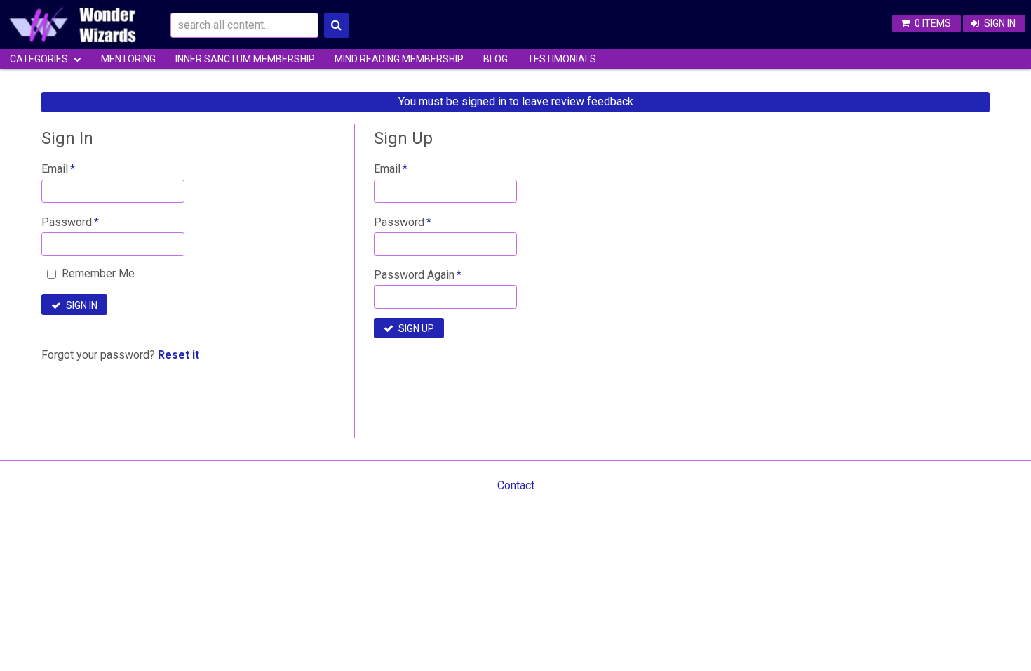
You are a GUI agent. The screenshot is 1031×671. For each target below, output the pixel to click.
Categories (39, 59)
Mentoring (128, 59)
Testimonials (561, 59)
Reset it (178, 354)
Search (336, 25)
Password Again (414, 274)
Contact (515, 485)
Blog (495, 59)
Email (54, 168)
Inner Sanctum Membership (245, 59)
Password (66, 222)
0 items (933, 23)
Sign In (1000, 23)
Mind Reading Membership (399, 59)
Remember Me (98, 273)
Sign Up (416, 328)
